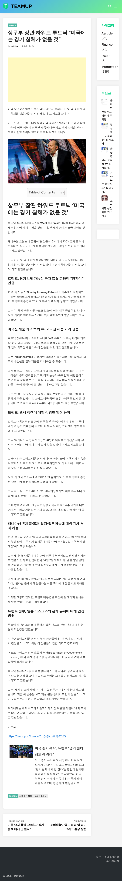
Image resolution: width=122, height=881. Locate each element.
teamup (14, 46)
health (106, 55)
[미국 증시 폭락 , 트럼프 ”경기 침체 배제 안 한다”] (47, 765)
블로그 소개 (102, 856)
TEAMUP (21, 6)
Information (110, 67)
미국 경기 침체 (25, 796)
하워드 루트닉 (40, 796)
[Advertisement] (47, 79)
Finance (12, 25)
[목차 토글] (60, 192)
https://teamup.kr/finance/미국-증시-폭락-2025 (37, 736)
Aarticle (107, 33)
